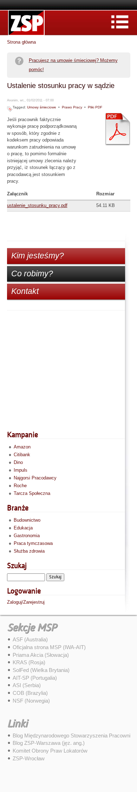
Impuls (20, 470)
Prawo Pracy (72, 107)
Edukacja (23, 527)
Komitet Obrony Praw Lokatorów (50, 751)
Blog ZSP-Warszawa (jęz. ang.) (49, 743)
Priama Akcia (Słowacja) (41, 655)
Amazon (22, 447)
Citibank (22, 454)
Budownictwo (27, 520)
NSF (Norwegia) (31, 701)
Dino (18, 462)
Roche (20, 485)
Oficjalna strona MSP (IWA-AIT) (49, 647)
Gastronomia (27, 535)
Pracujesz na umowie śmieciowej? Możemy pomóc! (73, 65)
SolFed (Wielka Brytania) (41, 670)
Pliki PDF (95, 107)
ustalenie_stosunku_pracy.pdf (37, 205)
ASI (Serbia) (27, 685)
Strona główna (21, 42)
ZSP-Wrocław (29, 758)
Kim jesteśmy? (37, 255)
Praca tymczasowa (33, 543)
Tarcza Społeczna (32, 493)
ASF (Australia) (30, 639)
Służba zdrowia (29, 551)
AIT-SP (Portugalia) (35, 678)
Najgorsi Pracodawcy (35, 477)
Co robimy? (32, 273)
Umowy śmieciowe (41, 107)
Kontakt (25, 291)
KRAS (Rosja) (29, 662)
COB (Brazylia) (30, 693)
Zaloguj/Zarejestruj (26, 602)
